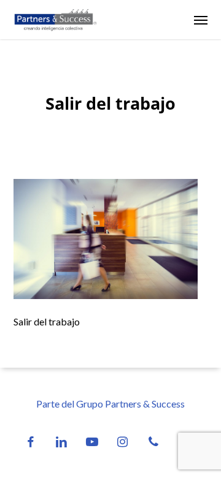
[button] (200, 19)
